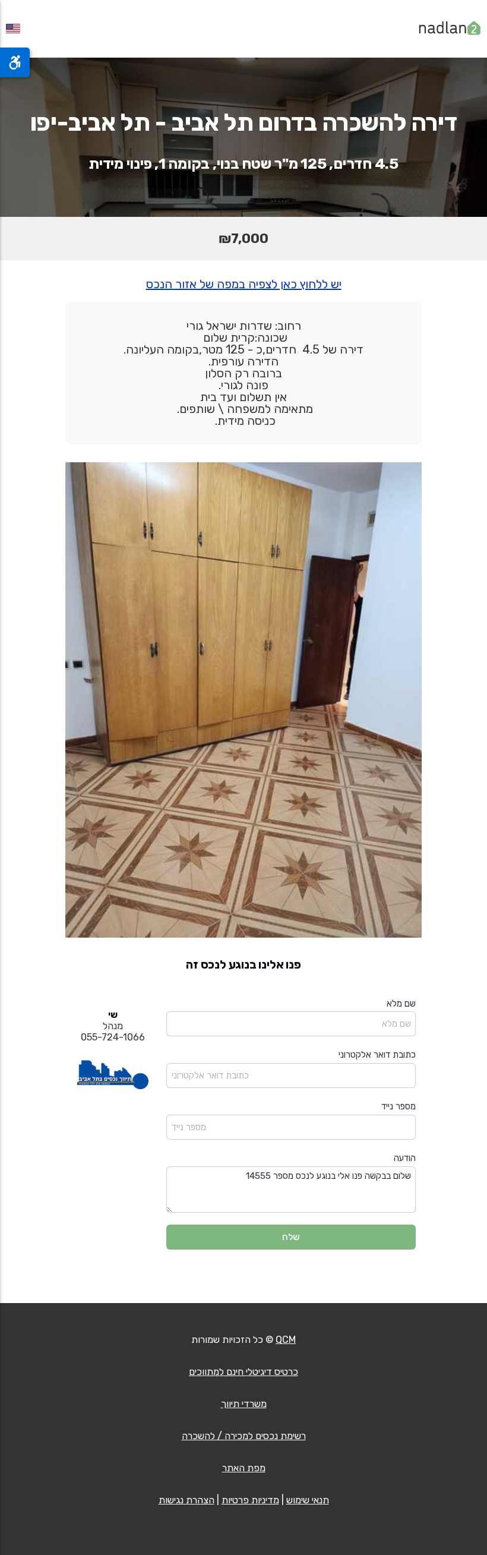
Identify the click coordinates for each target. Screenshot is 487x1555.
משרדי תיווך (244, 1403)
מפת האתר (243, 1468)
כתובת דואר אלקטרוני (377, 1054)
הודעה (405, 1158)
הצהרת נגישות (186, 1500)
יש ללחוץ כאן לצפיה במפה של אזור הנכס (243, 284)
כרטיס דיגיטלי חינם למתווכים (243, 1371)
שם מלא (401, 1003)
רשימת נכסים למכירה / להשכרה (244, 1436)
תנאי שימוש (307, 1500)
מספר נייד (398, 1106)
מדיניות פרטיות (250, 1500)
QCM (286, 1339)
